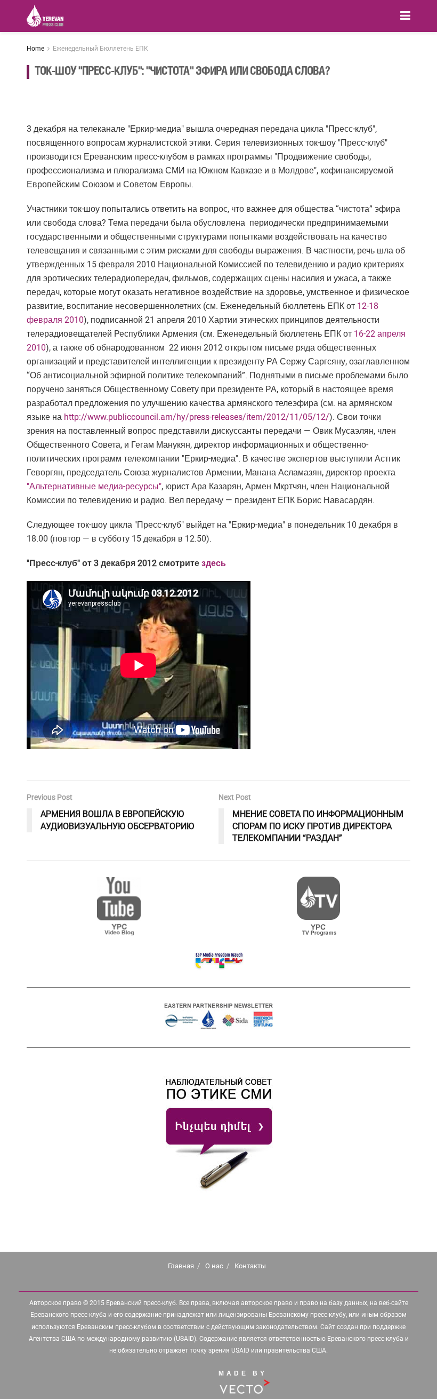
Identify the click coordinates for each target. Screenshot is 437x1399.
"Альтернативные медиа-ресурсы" (94, 486)
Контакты (250, 1266)
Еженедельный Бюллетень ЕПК (100, 48)
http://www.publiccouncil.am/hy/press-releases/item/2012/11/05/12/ (196, 417)
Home (35, 48)
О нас (214, 1266)
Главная (181, 1266)
